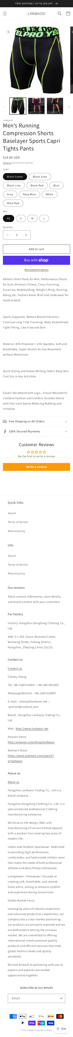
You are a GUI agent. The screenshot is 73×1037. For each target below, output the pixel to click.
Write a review (36, 467)
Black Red (37, 185)
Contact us (15, 668)
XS (8, 218)
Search (12, 513)
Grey (10, 194)
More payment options (36, 269)
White (49, 194)
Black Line (14, 185)
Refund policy (16, 531)
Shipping (7, 162)
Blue (56, 185)
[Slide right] (68, 107)
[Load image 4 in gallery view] (55, 106)
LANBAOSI (31, 1030)
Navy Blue (29, 194)
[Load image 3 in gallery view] (36, 106)
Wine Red (13, 203)
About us (13, 782)
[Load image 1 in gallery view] (18, 106)
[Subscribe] (60, 998)
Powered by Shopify (44, 1030)
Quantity (8, 227)
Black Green (15, 176)
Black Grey (40, 176)
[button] (5, 13)
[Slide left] (4, 107)
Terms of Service (18, 522)
